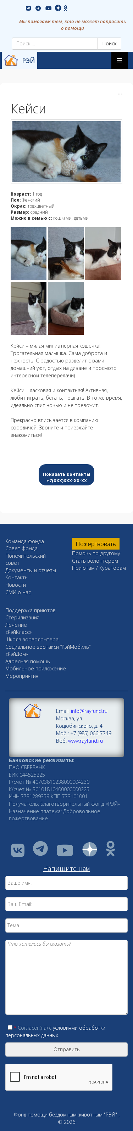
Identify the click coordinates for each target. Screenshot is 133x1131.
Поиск (109, 43)
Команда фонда (24, 541)
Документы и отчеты (30, 570)
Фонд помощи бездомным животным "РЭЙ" (65, 1114)
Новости (15, 584)
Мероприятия (21, 676)
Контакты (16, 577)
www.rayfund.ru (85, 740)
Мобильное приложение (35, 668)
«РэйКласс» (18, 632)
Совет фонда (21, 548)
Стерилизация (22, 617)
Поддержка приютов (30, 610)
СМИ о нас (18, 592)
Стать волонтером (95, 560)
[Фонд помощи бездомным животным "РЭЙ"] (11, 60)
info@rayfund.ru (89, 711)
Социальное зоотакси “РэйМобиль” (47, 646)
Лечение (16, 624)
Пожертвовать (96, 544)
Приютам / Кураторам (99, 567)
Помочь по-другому (96, 553)
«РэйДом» (16, 654)
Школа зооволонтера (32, 639)
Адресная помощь (27, 661)
